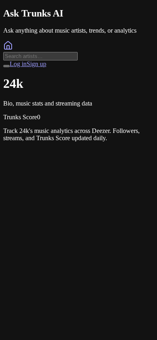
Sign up (36, 63)
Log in (18, 63)
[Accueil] (8, 48)
